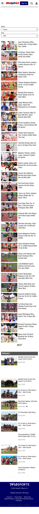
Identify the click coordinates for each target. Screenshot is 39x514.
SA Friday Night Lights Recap (26, 412)
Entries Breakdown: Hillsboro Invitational (26, 469)
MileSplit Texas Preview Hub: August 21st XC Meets (26, 380)
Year (2, 33)
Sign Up (24, 3)
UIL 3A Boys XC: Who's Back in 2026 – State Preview (27, 457)
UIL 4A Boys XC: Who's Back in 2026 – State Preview (27, 446)
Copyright (17, 488)
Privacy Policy (18, 497)
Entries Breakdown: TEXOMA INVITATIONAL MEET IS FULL (27, 435)
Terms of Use (27, 497)
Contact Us (9, 497)
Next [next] (19, 345)
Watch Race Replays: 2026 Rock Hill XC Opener (27, 402)
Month (3, 26)
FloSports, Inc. (24, 488)
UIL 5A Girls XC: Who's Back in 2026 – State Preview (27, 424)
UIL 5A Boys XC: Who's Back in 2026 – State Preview (27, 391)
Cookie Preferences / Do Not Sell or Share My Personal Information (18, 499)
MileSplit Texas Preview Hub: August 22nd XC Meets (26, 358)
